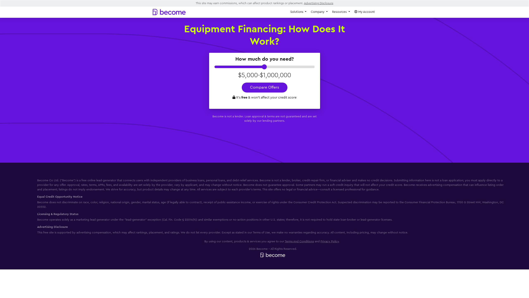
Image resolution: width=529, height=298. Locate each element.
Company (318, 11)
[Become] (169, 11)
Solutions (297, 11)
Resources (340, 11)
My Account (366, 11)
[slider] (264, 66)
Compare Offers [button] (264, 87)
